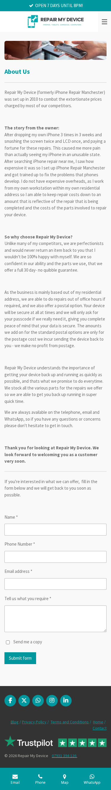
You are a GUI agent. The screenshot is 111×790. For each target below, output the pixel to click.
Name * (11, 517)
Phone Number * (19, 544)
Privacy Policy (34, 722)
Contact (100, 728)
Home (98, 722)
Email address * (18, 571)
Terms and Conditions (70, 722)
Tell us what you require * (27, 598)
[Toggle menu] (104, 21)
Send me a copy (27, 642)
